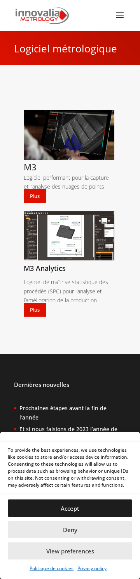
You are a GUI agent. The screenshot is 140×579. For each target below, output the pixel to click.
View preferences (70, 551)
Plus (35, 195)
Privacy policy (92, 568)
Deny (70, 530)
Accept (70, 508)
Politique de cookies (52, 568)
